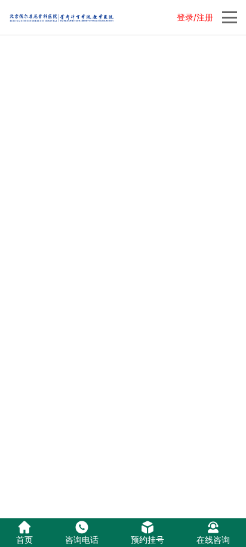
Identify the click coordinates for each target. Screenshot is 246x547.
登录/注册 (195, 17)
